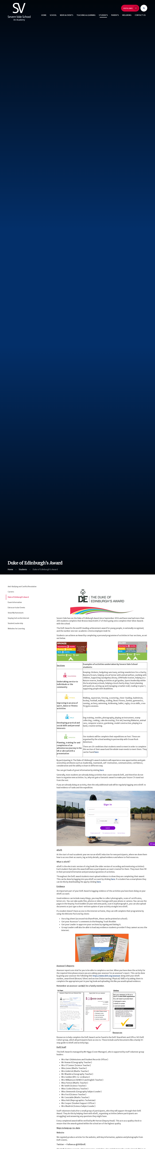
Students (23, 569)
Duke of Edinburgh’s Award (45, 569)
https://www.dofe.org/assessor (106, 976)
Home (10, 569)
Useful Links (128, 8)
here (97, 752)
